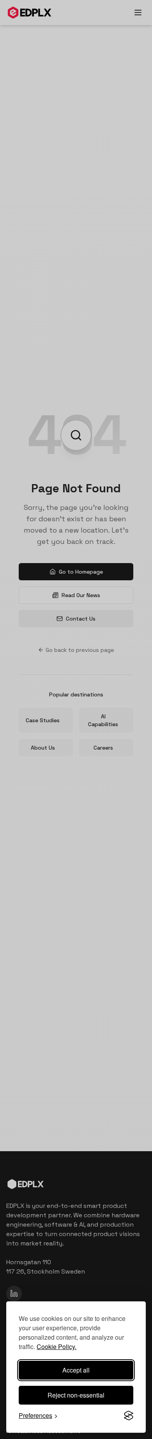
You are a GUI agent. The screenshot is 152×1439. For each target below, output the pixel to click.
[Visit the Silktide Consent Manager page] (128, 1415)
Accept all (76, 1369)
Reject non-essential (76, 1395)
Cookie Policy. (56, 1346)
